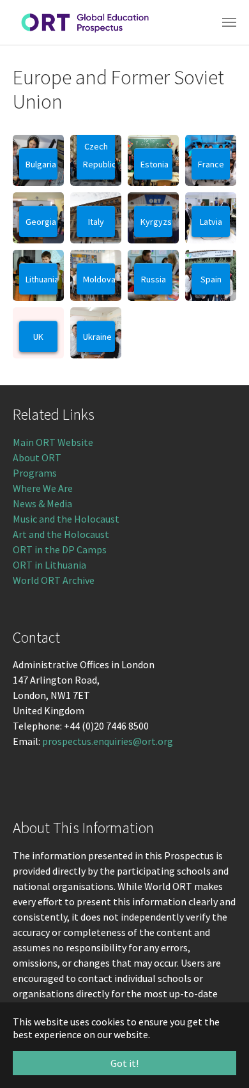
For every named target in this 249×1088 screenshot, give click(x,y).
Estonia (154, 164)
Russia (153, 279)
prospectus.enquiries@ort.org (107, 741)
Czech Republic (99, 155)
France (211, 164)
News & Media (42, 503)
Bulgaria (41, 164)
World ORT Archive (53, 580)
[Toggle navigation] (229, 22)
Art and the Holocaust (61, 534)
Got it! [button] (124, 1063)
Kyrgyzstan (156, 221)
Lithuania (41, 279)
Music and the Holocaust (66, 518)
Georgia (41, 221)
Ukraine (97, 336)
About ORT (37, 457)
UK (38, 336)
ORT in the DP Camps (60, 549)
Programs (35, 472)
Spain (211, 279)
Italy (96, 221)
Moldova (99, 279)
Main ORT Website (53, 442)
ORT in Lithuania (49, 564)
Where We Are (43, 488)
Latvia (211, 221)
